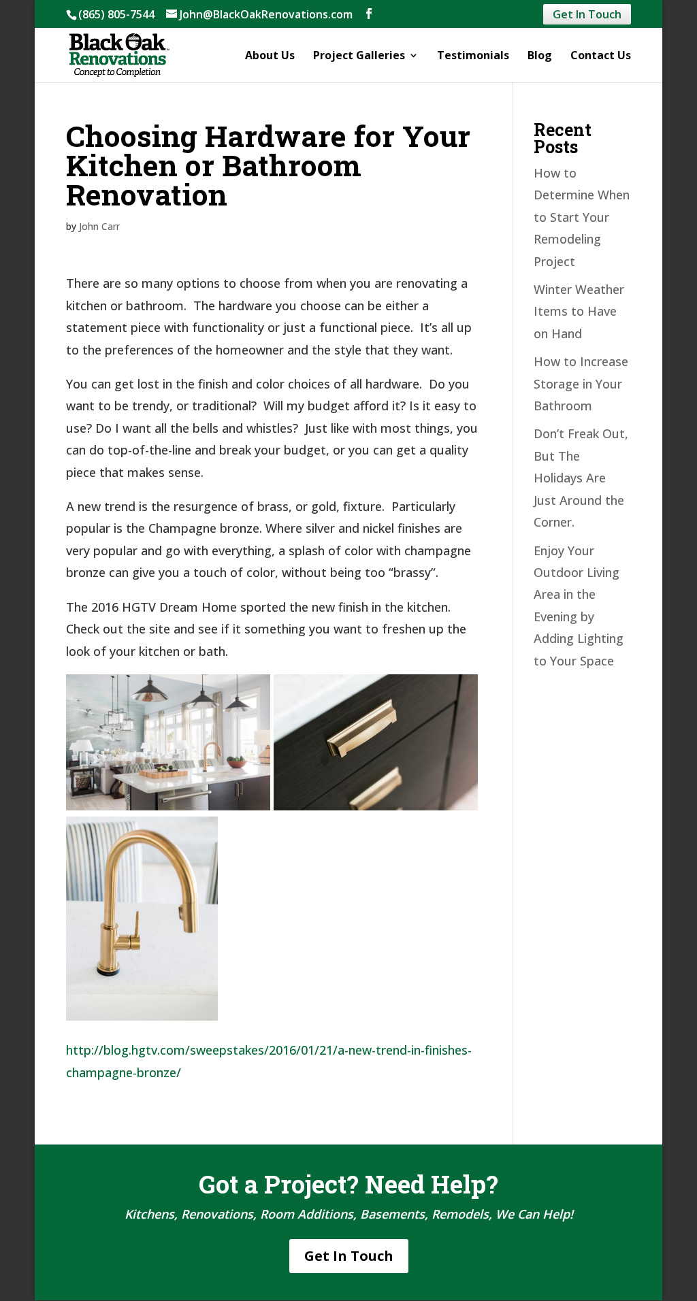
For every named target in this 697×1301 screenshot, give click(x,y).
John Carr (99, 226)
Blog (540, 56)
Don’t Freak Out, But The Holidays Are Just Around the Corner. (581, 477)
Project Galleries (359, 56)
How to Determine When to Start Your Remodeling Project (582, 217)
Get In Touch (587, 14)
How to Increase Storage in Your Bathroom (581, 383)
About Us (270, 56)
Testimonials (473, 56)
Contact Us (600, 56)
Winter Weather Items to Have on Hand (579, 311)
